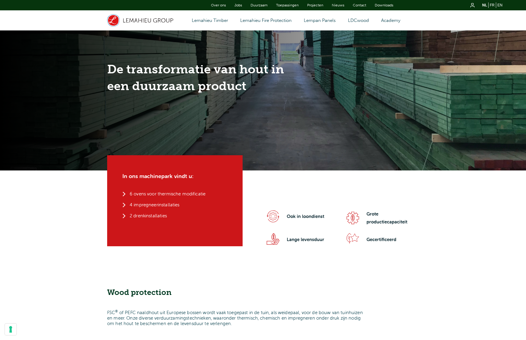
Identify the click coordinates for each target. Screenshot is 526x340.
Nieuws (338, 5)
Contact (359, 5)
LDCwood (358, 20)
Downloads (384, 5)
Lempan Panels (320, 20)
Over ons (218, 5)
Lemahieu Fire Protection (266, 20)
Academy (390, 20)
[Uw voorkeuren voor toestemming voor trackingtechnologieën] (10, 329)
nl (484, 5)
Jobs (238, 5)
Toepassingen (287, 5)
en (500, 5)
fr (492, 5)
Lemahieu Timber (210, 20)
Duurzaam (259, 5)
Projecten (315, 5)
